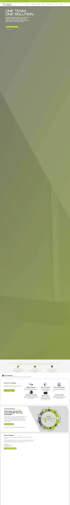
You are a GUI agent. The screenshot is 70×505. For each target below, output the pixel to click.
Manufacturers (33, 4)
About (27, 4)
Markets (43, 4)
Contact (56, 4)
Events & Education (49, 4)
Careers (61, 4)
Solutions (39, 4)
